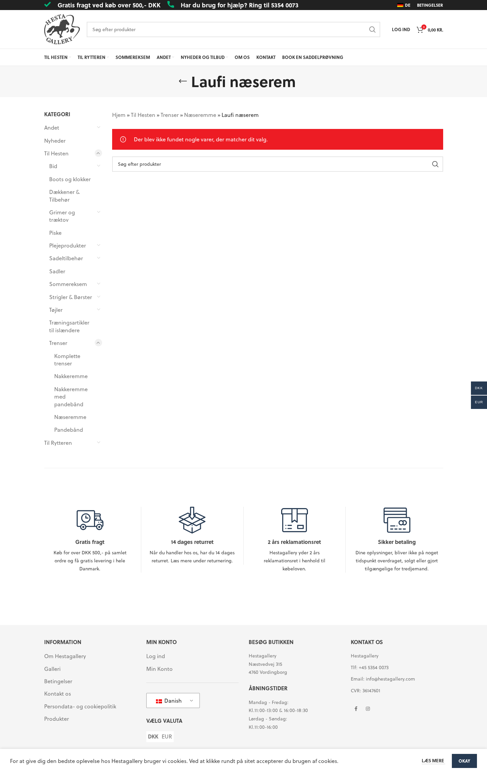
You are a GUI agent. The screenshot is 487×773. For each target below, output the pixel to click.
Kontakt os (57, 693)
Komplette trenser (67, 359)
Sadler (57, 271)
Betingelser (58, 681)
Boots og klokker (70, 179)
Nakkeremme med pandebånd (71, 396)
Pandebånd (68, 429)
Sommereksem (68, 284)
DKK (153, 736)
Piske (55, 232)
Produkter (56, 718)
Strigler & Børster (70, 297)
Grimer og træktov (62, 215)
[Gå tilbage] (182, 81)
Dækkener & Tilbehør (64, 195)
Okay (464, 761)
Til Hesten (56, 153)
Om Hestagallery (65, 656)
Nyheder (55, 140)
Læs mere (433, 760)
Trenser (58, 343)
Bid (53, 166)
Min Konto (159, 669)
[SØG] (372, 29)
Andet (51, 127)
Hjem (119, 115)
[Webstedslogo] (62, 28)
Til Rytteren (58, 442)
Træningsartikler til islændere (69, 326)
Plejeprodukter (67, 245)
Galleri (52, 669)
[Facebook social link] (356, 709)
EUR (167, 736)
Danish (172, 700)
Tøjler (56, 309)
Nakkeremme (71, 376)
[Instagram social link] (368, 709)
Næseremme (70, 417)
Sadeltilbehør (66, 258)
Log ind (155, 656)
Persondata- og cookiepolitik (80, 706)
